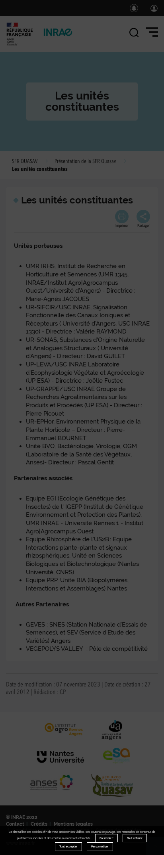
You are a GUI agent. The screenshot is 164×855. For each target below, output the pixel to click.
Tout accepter (68, 846)
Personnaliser (100, 846)
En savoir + (106, 838)
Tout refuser (135, 838)
